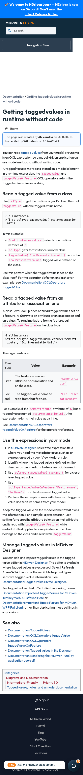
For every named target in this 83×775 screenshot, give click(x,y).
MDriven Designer (23, 448)
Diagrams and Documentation (27, 678)
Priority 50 (50, 682)
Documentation (13, 97)
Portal (40, 726)
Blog (40, 733)
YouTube (40, 739)
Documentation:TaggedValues (29, 630)
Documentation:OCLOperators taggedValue (39, 635)
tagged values (31, 153)
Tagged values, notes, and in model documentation (42, 687)
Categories (11, 673)
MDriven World (40, 719)
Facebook (40, 753)
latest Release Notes (41, 14)
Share (13, 128)
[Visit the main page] (20, 22)
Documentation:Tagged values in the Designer (34, 582)
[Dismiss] (60, 765)
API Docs (41, 709)
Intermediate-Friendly (22, 682)
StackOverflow (40, 746)
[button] (34, 765)
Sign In (43, 700)
